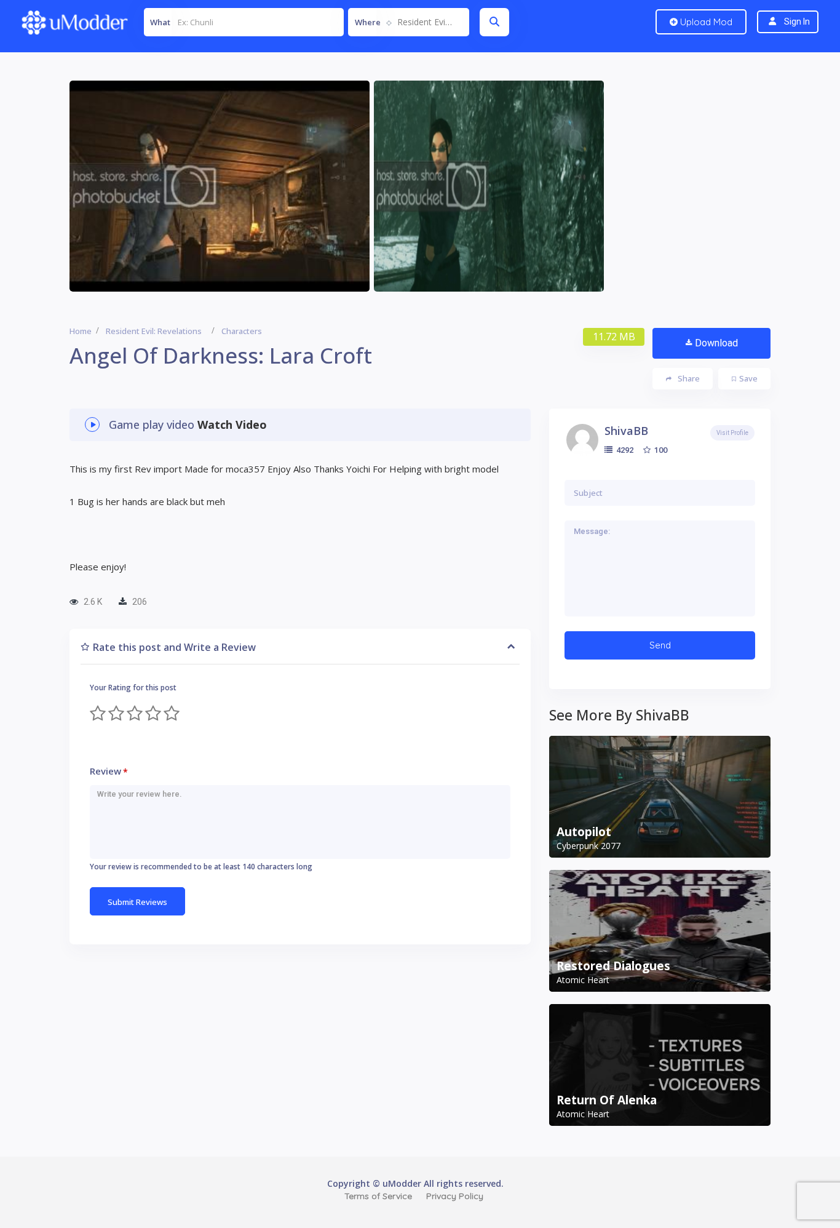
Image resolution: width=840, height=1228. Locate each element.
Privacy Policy (454, 1196)
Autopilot (584, 832)
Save (748, 378)
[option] (219, 186)
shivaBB (626, 430)
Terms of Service (378, 1196)
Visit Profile (732, 432)
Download (716, 343)
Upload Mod (705, 22)
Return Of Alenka (607, 1100)
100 (659, 449)
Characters (241, 331)
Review (109, 771)
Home (80, 331)
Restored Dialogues (613, 966)
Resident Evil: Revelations (154, 331)
